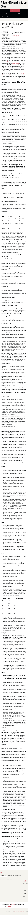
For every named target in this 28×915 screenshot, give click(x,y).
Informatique (5, 11)
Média (20, 14)
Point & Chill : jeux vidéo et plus (14, 876)
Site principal (3, 875)
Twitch (24, 893)
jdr (15, 36)
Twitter (24, 890)
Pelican (13, 904)
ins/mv (17, 36)
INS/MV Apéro (15, 63)
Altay (15, 33)
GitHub (24, 896)
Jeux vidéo (5, 14)
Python (9, 906)
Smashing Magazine (19, 911)
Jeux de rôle (15, 11)
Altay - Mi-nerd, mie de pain (14, 4)
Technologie (5, 17)
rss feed (25, 886)
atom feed (25, 883)
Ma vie (13, 14)
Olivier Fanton (10, 61)
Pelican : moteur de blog (6, 879)
